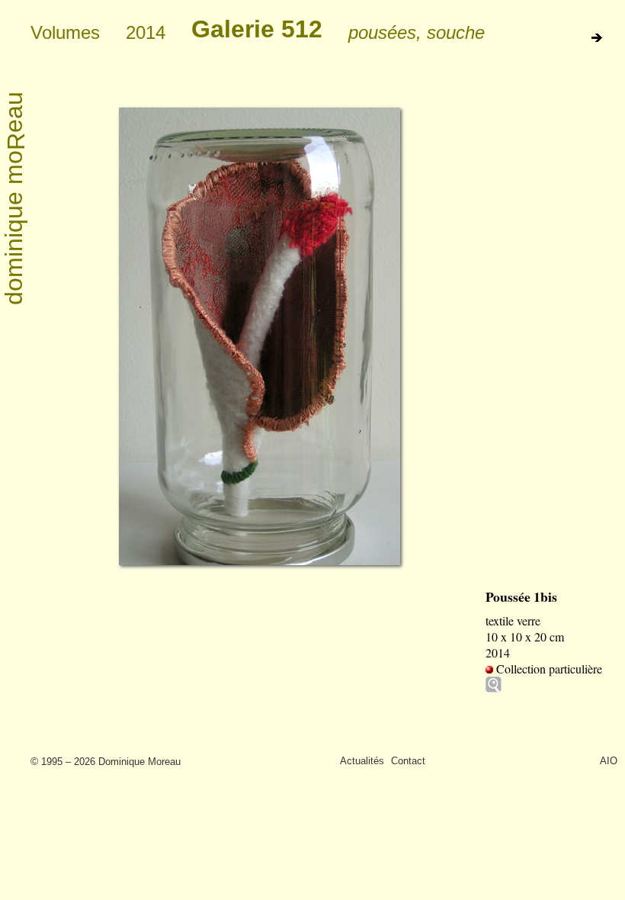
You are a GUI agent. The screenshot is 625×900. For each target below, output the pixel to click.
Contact (408, 761)
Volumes (65, 32)
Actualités (362, 761)
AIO (608, 761)
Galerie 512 (256, 29)
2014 (145, 32)
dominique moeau (15, 198)
